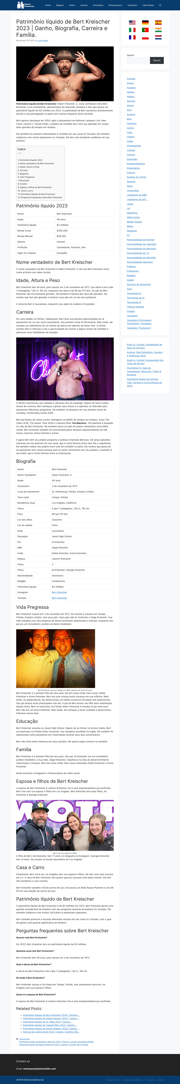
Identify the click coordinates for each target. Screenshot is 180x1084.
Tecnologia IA (134, 302)
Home (48, 5)
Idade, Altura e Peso (29, 167)
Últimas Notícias (135, 307)
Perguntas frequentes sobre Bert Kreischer (41, 197)
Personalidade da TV (138, 253)
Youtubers (132, 5)
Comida (131, 150)
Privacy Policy (113, 1079)
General (131, 181)
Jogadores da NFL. (137, 199)
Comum (131, 154)
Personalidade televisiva (140, 262)
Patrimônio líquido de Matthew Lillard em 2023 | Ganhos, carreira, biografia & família (56, 1042)
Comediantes (134, 145)
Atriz (129, 110)
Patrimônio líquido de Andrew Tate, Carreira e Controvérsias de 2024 (144, 382)
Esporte (131, 172)
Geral (130, 186)
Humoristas (24, 1039)
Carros (130, 128)
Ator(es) (131, 101)
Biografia (24, 173)
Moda (130, 226)
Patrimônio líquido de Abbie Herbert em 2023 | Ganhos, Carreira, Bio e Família (53, 1044)
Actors (72, 5)
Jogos (130, 204)
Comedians (98, 5)
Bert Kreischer (59, 592)
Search (130, 55)
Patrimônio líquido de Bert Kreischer (37, 194)
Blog (129, 119)
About (161, 1079)
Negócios (132, 230)
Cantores (132, 123)
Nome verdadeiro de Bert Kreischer (37, 163)
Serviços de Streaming (139, 284)
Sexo (129, 289)
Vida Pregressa (27, 177)
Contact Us (150, 1079)
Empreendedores (136, 163)
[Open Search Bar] (160, 5)
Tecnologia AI (134, 293)
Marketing (132, 213)
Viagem (131, 311)
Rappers (60, 5)
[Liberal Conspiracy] (25, 5)
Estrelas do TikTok (136, 177)
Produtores (133, 271)
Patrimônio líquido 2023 (30, 160)
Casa (129, 132)
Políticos (131, 266)
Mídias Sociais (134, 222)
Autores (131, 114)
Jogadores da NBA (137, 195)
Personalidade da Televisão (141, 244)
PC (128, 235)
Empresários (133, 168)
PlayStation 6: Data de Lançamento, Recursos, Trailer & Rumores (144, 371)
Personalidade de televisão (141, 257)
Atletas (130, 92)
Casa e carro (27, 190)
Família (23, 184)
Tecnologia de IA (136, 298)
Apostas (131, 87)
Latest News (148, 5)
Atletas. (131, 96)
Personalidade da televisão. (141, 248)
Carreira (24, 170)
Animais (131, 78)
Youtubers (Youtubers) (139, 328)
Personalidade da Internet (140, 239)
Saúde (130, 280)
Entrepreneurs (115, 5)
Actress (84, 5)
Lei (128, 208)
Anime (130, 83)
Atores (130, 105)
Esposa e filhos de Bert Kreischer (36, 187)
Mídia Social (133, 217)
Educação (24, 180)
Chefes (130, 137)
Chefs (130, 141)
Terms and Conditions (132, 1079)
